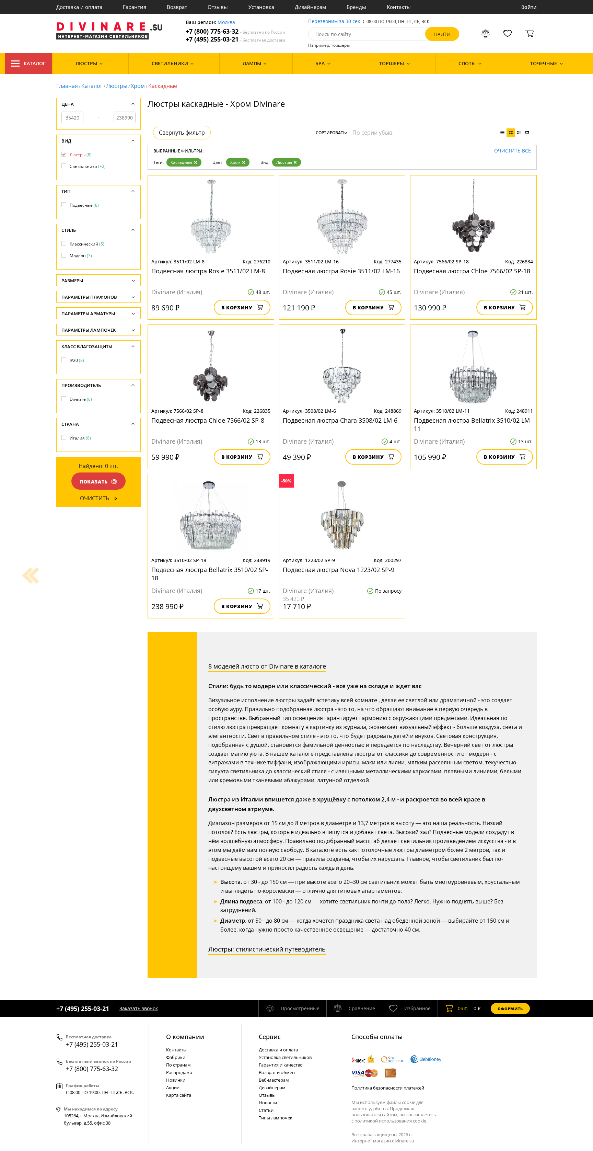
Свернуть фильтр (182, 132)
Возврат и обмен (277, 1072)
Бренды (356, 6)
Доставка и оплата (79, 6)
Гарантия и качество (281, 1065)
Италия (80, 438)
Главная (67, 86)
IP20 (77, 360)
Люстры (116, 86)
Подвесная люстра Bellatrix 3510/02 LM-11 (473, 424)
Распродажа (179, 1072)
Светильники (88, 166)
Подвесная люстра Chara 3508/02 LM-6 (340, 420)
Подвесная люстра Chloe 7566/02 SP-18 (472, 271)
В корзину (237, 307)
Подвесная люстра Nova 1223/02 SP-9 (338, 570)
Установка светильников (285, 1057)
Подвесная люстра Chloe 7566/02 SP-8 (207, 420)
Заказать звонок (138, 1008)
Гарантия (134, 6)
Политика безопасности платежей (387, 1088)
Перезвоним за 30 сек (334, 21)
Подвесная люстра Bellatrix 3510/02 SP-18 (209, 574)
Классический (87, 244)
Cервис (270, 1037)
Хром (138, 86)
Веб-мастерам (274, 1080)
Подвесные (84, 205)
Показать (94, 481)
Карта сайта (178, 1095)
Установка (261, 6)
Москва (226, 22)
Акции (172, 1087)
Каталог (35, 63)
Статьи (266, 1110)
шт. (463, 1008)
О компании (185, 1037)
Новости (268, 1102)
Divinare (81, 399)
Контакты (399, 6)
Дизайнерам (310, 6)
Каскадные (182, 162)
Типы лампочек (275, 1118)
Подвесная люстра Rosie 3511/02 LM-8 (208, 271)
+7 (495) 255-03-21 (236, 39)
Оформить (510, 1008)
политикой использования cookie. (390, 1121)
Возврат (177, 6)
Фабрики (175, 1057)
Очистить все (512, 151)
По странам (178, 1065)
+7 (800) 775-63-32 (235, 31)
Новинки (175, 1080)
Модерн (81, 256)
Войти (529, 7)
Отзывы (218, 6)
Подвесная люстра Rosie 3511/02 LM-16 (341, 271)
